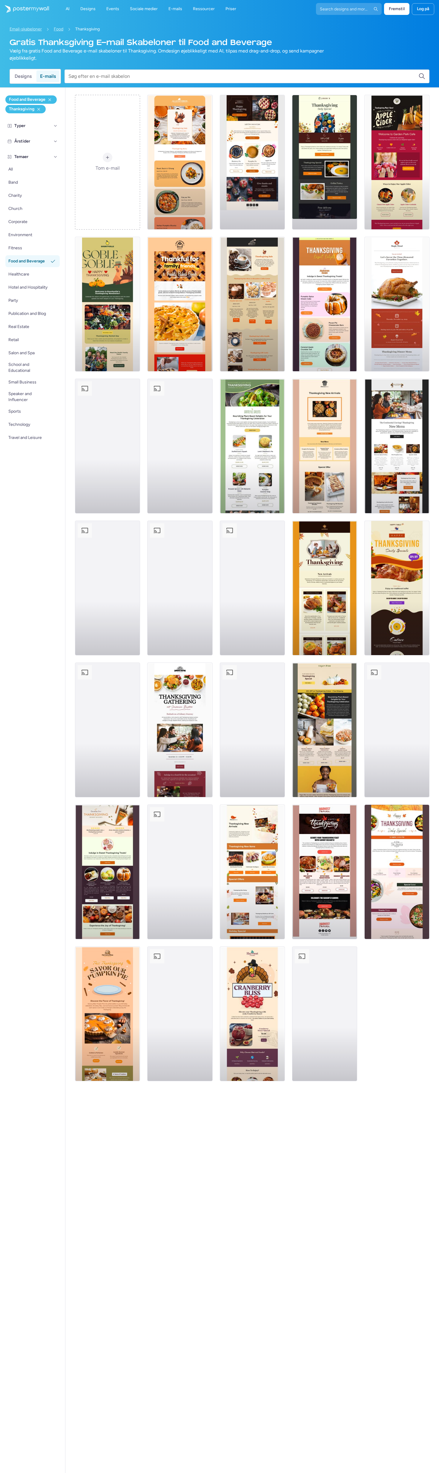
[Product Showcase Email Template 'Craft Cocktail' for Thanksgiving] (396, 730)
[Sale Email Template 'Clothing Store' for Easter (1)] (107, 730)
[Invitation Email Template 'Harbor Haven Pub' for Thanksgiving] (107, 446)
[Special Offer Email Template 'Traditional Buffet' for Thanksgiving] (396, 588)
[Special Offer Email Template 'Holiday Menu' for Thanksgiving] (252, 162)
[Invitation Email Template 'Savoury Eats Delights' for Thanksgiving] (324, 1013)
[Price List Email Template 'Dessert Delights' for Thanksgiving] (107, 871)
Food (58, 29)
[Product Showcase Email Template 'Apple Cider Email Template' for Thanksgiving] (396, 162)
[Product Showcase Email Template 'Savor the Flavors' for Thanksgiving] (179, 446)
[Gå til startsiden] (24, 9)
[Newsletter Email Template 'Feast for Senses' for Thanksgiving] (179, 1013)
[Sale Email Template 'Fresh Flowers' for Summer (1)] (252, 588)
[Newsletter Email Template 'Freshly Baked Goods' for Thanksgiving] (179, 304)
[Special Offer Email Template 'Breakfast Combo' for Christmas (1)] (324, 588)
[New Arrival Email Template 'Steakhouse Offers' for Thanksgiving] (252, 871)
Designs (23, 76)
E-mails (48, 76)
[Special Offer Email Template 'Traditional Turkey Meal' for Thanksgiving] (324, 162)
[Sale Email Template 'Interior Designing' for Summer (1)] (179, 162)
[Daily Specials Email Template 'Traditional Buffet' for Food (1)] (179, 871)
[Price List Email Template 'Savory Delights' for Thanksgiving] (324, 871)
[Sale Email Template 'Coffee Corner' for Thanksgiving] (252, 304)
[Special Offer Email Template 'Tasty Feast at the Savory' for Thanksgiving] (396, 871)
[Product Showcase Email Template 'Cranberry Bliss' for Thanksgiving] (252, 1013)
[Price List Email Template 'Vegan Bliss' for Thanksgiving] (324, 730)
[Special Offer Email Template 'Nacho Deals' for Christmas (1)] (396, 446)
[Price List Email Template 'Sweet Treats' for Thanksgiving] (324, 304)
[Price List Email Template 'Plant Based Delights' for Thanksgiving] (252, 446)
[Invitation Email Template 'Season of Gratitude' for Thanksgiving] (107, 588)
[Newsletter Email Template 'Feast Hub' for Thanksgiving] (252, 730)
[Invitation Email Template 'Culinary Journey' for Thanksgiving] (179, 730)
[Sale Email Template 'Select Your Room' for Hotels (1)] (324, 446)
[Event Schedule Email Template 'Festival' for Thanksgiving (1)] (179, 588)
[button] (55, 125)
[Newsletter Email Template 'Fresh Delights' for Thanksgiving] (107, 304)
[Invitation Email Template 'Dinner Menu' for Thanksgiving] (396, 304)
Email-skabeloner (26, 29)
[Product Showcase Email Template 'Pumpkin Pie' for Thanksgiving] (107, 1013)
